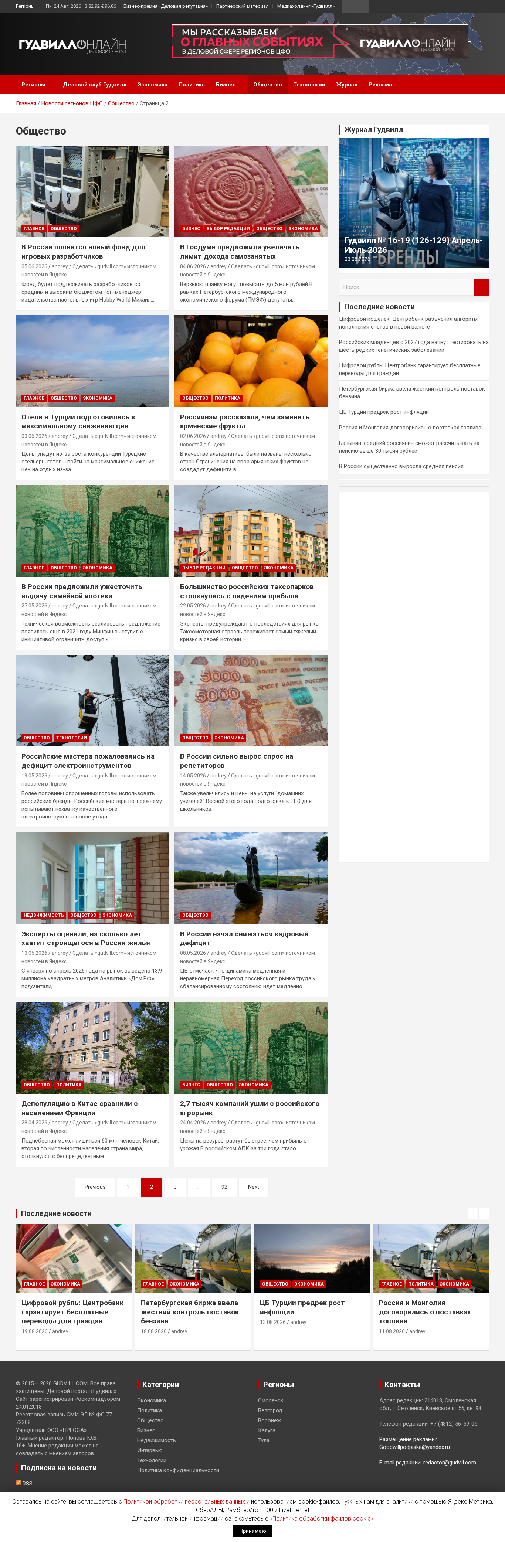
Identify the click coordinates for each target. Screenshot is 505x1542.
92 (224, 1187)
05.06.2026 (34, 266)
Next (253, 1187)
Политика (192, 84)
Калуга (266, 1430)
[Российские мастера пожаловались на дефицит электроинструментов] (93, 700)
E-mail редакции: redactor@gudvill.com (427, 1462)
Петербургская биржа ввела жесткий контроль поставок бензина (190, 1311)
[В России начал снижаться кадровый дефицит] (251, 878)
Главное (34, 228)
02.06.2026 (193, 436)
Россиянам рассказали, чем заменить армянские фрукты (245, 421)
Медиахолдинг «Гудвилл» (306, 6)
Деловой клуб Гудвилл (94, 84)
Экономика (152, 84)
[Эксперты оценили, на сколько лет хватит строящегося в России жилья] (93, 878)
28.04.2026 (34, 1123)
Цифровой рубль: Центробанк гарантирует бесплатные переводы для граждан (72, 1311)
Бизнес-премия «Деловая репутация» (165, 6)
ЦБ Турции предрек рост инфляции (384, 412)
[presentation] (473, 1213)
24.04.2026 (193, 1123)
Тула (264, 1440)
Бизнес (226, 84)
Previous (95, 1187)
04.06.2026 (193, 266)
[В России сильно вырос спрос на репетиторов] (251, 700)
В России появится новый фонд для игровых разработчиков (83, 252)
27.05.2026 (34, 606)
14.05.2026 (193, 776)
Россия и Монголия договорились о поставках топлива (410, 427)
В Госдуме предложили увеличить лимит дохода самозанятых (240, 252)
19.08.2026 (35, 1331)
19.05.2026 (34, 776)
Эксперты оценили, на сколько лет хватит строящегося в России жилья (85, 938)
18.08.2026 (154, 1331)
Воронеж (269, 1420)
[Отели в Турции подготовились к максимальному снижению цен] (93, 361)
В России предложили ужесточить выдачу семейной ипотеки (81, 591)
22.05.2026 (193, 606)
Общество (267, 84)
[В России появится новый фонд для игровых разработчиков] (93, 191)
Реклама (380, 84)
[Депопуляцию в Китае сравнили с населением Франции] (93, 1048)
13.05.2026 (34, 953)
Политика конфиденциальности (178, 1470)
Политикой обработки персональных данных (184, 1501)
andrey (60, 266)
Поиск (481, 287)
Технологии (309, 84)
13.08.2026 (273, 1322)
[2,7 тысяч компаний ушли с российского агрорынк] (251, 1048)
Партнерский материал (242, 6)
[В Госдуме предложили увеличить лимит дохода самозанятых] (251, 191)
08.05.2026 (193, 953)
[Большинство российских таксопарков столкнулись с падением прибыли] (251, 531)
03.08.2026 (357, 259)
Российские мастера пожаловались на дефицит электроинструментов (88, 761)
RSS (27, 1483)
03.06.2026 (34, 436)
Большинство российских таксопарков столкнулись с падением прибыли (247, 591)
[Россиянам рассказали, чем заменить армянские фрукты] (251, 361)
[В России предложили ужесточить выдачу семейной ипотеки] (93, 531)
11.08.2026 (392, 1331)
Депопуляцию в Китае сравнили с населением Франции (79, 1108)
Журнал (346, 84)
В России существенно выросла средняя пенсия (401, 466)
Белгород (270, 1410)
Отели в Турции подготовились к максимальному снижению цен (78, 421)
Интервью (150, 1450)
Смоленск (271, 1400)
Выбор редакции (228, 228)
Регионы (25, 6)
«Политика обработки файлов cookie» (321, 1518)
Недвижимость (44, 915)
